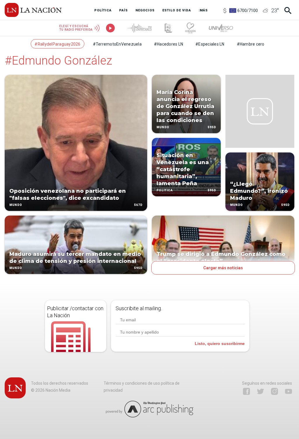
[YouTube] (288, 391)
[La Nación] (33, 10)
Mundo (15, 205)
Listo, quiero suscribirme (220, 343)
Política (165, 190)
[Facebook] (246, 391)
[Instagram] (274, 391)
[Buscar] (287, 10)
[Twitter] (260, 391)
